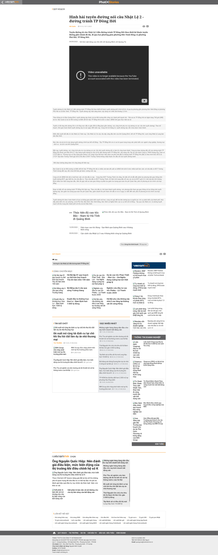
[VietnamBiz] (141, 265)
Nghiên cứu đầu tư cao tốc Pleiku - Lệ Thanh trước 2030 (117, 290)
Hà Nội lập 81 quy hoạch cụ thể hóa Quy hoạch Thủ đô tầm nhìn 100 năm (78, 277)
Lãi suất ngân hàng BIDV (88, 523)
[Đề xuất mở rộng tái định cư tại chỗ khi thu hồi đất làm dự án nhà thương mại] (75, 328)
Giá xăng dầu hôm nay (90, 517)
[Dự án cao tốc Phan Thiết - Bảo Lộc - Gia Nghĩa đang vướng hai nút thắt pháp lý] (99, 279)
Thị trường (57, 343)
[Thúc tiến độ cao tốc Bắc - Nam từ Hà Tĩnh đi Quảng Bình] (125, 216)
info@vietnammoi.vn (62, 550)
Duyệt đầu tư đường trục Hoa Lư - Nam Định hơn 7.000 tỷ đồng (78, 301)
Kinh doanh (121, 533)
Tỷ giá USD (143, 517)
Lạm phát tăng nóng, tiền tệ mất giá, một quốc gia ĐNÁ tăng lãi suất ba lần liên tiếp (155, 312)
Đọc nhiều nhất (108, 323)
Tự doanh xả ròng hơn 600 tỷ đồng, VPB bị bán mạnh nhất (156, 285)
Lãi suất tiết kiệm (105, 520)
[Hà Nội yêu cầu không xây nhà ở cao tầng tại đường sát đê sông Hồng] (99, 303)
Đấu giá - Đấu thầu (106, 533)
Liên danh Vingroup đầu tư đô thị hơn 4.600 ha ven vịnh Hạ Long (154, 343)
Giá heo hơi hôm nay (118, 517)
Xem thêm (159, 444)
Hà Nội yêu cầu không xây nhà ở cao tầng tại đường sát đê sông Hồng (118, 301)
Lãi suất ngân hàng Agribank (137, 520)
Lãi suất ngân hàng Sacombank (66, 523)
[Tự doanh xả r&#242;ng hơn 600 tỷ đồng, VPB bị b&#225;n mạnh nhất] (140, 287)
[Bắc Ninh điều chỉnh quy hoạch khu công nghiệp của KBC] (137, 408)
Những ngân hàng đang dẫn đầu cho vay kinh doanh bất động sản (113, 329)
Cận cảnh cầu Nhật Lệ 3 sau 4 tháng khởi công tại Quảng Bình (106, 233)
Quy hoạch (59, 9)
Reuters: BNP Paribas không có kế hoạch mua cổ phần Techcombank (156, 273)
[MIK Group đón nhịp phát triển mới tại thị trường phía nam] (60, 351)
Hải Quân (72, 26)
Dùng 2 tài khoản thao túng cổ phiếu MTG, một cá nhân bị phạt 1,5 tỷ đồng (156, 299)
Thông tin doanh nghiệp (147, 337)
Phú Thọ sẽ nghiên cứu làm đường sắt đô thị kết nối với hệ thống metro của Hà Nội (115, 477)
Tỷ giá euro (132, 517)
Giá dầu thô (105, 517)
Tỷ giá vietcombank (62, 520)
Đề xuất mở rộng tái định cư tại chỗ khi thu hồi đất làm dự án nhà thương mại (74, 336)
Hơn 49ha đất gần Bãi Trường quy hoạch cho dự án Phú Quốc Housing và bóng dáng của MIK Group (153, 421)
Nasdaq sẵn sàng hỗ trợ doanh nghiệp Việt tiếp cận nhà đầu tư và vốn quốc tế (156, 324)
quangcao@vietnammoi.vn (144, 542)
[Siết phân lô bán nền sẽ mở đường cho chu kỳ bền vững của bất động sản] (59, 494)
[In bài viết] (143, 26)
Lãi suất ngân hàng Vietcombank (135, 523)
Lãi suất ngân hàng (90, 520)
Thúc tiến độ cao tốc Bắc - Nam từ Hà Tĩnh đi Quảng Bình (86, 216)
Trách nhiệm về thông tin (60, 552)
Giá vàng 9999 (75, 517)
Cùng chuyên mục (62, 271)
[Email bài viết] (147, 26)
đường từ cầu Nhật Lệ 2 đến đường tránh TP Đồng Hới (71, 263)
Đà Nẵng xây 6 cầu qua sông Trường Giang (77, 289)
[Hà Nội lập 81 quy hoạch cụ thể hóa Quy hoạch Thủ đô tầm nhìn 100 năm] (59, 279)
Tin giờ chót (61, 323)
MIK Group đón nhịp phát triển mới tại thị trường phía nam (83, 349)
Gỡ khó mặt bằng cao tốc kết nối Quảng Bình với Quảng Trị (103, 42)
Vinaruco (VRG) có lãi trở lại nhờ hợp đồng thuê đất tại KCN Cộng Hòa (154, 363)
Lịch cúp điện (76, 520)
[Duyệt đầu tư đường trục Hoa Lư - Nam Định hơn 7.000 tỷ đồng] (59, 303)
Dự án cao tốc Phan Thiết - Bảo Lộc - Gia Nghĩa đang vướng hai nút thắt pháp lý (118, 278)
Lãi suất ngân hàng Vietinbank (110, 523)
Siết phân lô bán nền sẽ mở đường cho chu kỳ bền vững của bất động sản (83, 491)
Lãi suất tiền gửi (118, 520)
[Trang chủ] (54, 533)
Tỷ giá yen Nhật (154, 517)
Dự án (83, 533)
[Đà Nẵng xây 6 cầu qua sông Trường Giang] (59, 291)
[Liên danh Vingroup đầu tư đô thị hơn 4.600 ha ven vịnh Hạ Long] (137, 349)
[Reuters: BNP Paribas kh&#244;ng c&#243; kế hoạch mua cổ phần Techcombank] (140, 274)
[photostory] (109, 2)
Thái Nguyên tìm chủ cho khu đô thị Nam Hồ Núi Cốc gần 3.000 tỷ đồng (115, 495)
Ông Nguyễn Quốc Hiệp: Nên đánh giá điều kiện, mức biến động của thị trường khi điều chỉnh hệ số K (114, 371)
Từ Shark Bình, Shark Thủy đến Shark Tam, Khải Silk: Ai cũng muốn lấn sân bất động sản (154, 384)
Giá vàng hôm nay (61, 517)
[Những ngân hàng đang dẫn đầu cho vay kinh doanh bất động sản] (116, 461)
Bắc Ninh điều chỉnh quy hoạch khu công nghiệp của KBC (154, 404)
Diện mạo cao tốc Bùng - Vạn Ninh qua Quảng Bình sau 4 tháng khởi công (107, 228)
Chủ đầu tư (92, 533)
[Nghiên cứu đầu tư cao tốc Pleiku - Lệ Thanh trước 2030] (99, 291)
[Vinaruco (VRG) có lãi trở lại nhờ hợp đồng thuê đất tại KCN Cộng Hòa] (137, 369)
